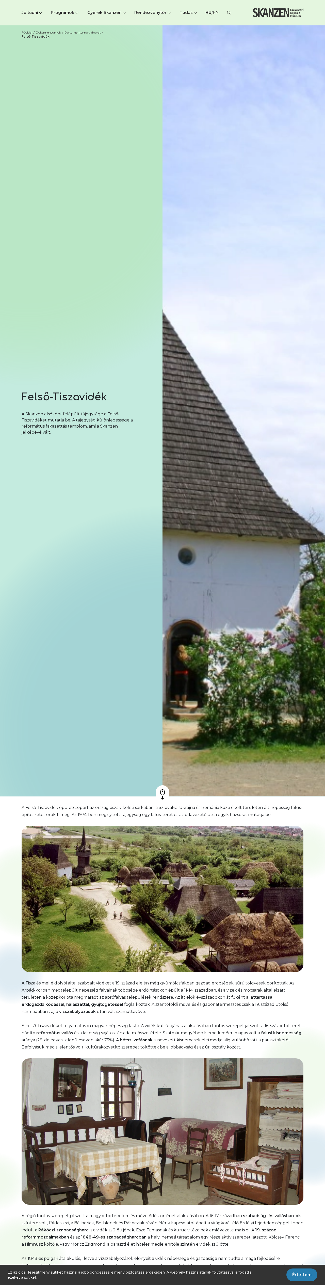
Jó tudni (30, 12)
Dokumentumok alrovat (82, 32)
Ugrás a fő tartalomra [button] (22, 2)
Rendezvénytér (150, 12)
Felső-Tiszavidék (36, 36)
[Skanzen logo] (278, 12)
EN (216, 12)
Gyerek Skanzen (104, 12)
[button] (32, 12)
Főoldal (27, 32)
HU (208, 12)
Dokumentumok (48, 32)
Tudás (186, 12)
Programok (62, 12)
